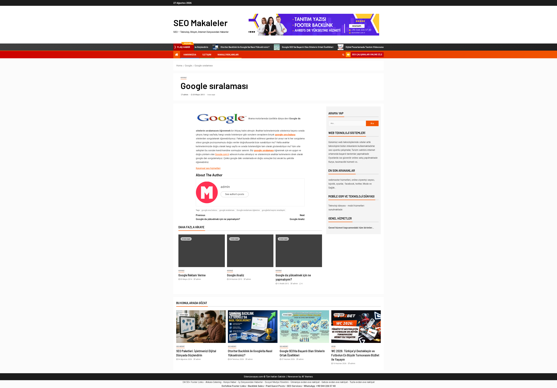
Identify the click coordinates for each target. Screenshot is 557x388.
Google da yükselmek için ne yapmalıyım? (218, 217)
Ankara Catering (213, 382)
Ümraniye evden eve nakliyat (305, 382)
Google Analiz (297, 217)
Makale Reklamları (228, 55)
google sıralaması (264, 150)
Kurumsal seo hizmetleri (208, 168)
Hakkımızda (189, 55)
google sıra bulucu (285, 134)
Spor (333, 346)
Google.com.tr (222, 154)
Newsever (293, 376)
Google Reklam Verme (192, 275)
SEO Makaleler (200, 22)
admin (186, 95)
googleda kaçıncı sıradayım (273, 210)
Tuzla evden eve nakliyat (362, 382)
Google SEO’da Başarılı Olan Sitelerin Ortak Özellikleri (291, 47)
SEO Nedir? (180, 346)
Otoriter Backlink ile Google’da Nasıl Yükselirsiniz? (228, 47)
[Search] (343, 54)
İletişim (206, 55)
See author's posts (234, 194)
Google (184, 77)
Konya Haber (229, 382)
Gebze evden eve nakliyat (335, 382)
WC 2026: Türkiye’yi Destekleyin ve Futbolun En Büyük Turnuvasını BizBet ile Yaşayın (355, 355)
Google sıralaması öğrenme (248, 210)
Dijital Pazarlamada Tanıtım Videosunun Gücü (352, 47)
